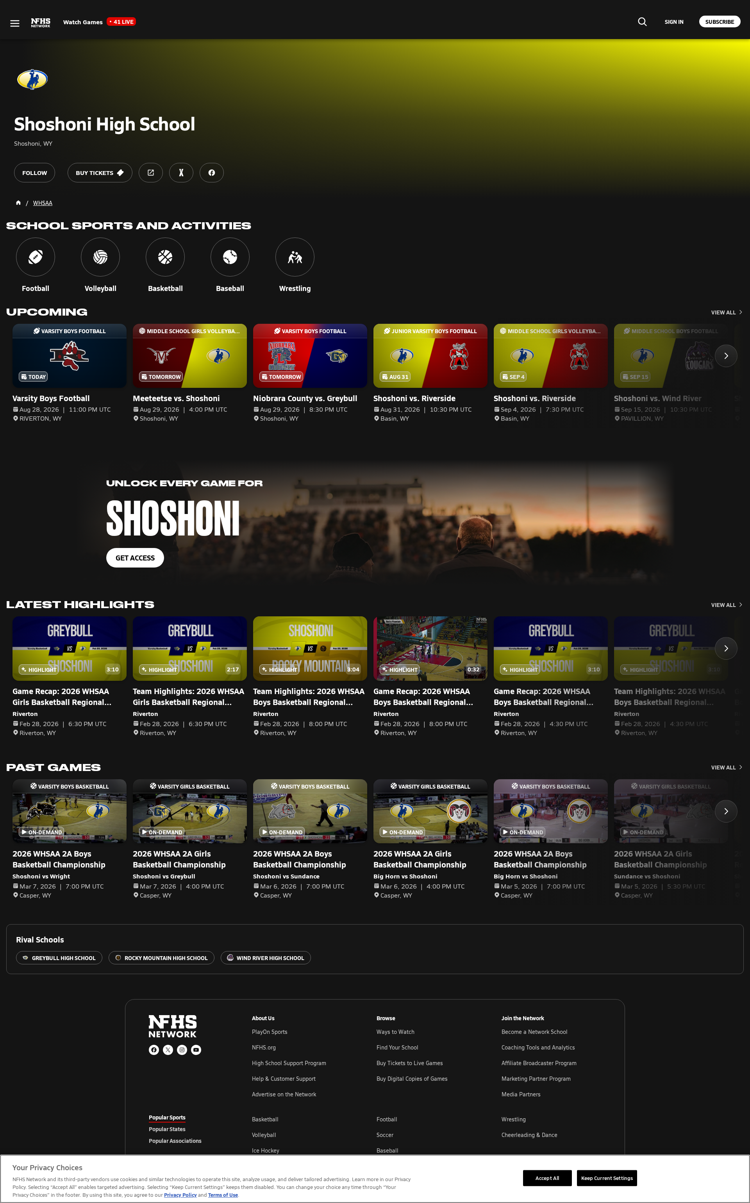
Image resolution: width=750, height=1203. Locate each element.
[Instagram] (182, 1050)
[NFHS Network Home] (41, 23)
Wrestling (514, 1119)
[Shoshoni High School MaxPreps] (181, 172)
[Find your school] (642, 21)
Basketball (265, 1119)
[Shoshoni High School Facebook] (212, 172)
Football (387, 1119)
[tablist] (188, 1128)
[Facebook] (154, 1050)
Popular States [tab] (167, 1129)
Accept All (547, 1177)
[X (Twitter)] (168, 1050)
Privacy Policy (180, 1194)
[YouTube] (196, 1050)
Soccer (385, 1135)
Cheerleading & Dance (529, 1135)
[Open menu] (15, 23)
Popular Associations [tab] (175, 1140)
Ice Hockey (265, 1150)
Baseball (387, 1150)
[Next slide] (726, 355)
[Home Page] (18, 202)
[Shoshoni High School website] (151, 172)
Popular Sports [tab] (167, 1117)
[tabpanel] (426, 1134)
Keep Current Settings (607, 1177)
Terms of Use (223, 1194)
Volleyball (264, 1135)
